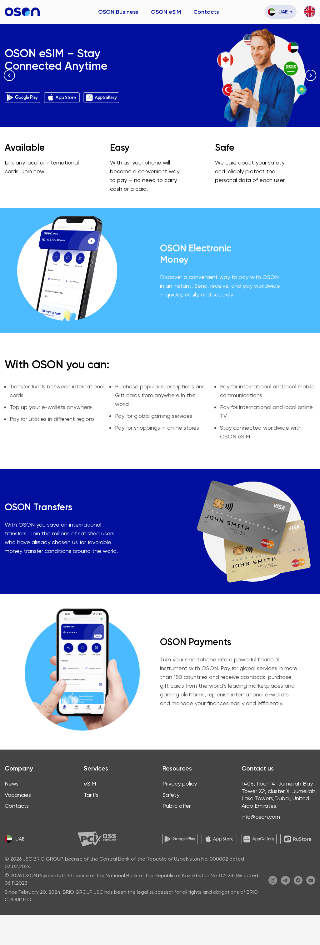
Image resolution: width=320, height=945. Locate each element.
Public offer (176, 805)
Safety (170, 794)
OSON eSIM (166, 11)
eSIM (90, 783)
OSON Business (118, 11)
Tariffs (91, 794)
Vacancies (18, 794)
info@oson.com (261, 816)
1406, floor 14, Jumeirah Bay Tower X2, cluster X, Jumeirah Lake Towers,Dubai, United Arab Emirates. (278, 794)
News (11, 783)
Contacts (206, 11)
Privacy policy (179, 783)
